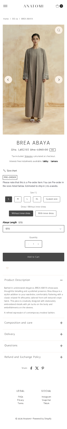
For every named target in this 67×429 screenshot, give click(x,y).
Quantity (33, 237)
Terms (21, 403)
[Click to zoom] (59, 30)
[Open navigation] (5, 6)
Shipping (29, 156)
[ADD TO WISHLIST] (7, 268)
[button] (10, 171)
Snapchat (46, 400)
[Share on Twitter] (37, 368)
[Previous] (8, 79)
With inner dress (46, 213)
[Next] (59, 79)
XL (37, 199)
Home (6, 19)
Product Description (17, 280)
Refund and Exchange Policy (22, 357)
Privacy (20, 400)
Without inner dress (21, 213)
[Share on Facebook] (31, 368)
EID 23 (15, 19)
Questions (11, 345)
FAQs (20, 397)
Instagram (46, 397)
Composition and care (18, 322)
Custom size (52, 199)
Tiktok (46, 403)
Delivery (9, 334)
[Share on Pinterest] (42, 368)
